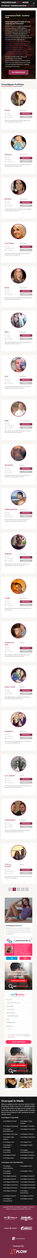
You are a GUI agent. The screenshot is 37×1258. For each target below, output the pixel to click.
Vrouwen (30, 1207)
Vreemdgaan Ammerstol (10, 1185)
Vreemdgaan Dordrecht (27, 1176)
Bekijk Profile (26, 113)
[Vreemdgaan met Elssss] (18, 276)
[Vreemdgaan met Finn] (18, 364)
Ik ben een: (9, 999)
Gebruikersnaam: (11, 1012)
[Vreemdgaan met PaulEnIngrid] (18, 808)
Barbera (8, 199)
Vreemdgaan (17, 1207)
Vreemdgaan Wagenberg (18, 43)
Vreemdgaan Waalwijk (9, 1176)
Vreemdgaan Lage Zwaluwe (19, 53)
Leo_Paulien (10, 776)
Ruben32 (8, 554)
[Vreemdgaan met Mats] (18, 409)
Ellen (7, 332)
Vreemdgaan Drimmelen (23, 49)
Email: (7, 1019)
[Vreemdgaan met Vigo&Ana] (18, 719)
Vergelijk (24, 1207)
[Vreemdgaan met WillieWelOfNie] (18, 497)
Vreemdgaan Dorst (25, 1142)
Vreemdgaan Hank (26, 55)
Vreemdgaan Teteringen (12, 51)
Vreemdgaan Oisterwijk (10, 1188)
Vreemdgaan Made (15, 2)
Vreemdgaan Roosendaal (27, 1188)
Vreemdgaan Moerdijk (26, 1158)
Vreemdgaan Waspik (26, 1145)
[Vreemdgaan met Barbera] (18, 187)
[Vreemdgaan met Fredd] (18, 586)
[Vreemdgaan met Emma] (18, 98)
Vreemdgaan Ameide (26, 1198)
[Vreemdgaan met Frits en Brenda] (18, 852)
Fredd (7, 598)
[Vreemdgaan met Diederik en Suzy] (18, 630)
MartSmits (9, 465)
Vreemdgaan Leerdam (26, 1196)
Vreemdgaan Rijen (8, 1158)
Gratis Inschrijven (18, 1042)
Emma (7, 110)
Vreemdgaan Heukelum (10, 1190)
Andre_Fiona (10, 687)
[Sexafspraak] (18, 976)
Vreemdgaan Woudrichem (10, 1182)
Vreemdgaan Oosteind (27, 1134)
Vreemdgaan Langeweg (27, 1155)
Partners (28, 1209)
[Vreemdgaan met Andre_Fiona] (18, 675)
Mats (7, 421)
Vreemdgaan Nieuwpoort (27, 1185)
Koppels (14, 1209)
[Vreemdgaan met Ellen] (18, 320)
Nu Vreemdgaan (18, 72)
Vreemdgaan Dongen (9, 1155)
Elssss (7, 288)
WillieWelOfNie (11, 509)
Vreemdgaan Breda (26, 1166)
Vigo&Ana (9, 731)
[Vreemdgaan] (10, 889)
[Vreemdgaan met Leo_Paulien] (18, 764)
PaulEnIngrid (10, 820)
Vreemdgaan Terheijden (12, 45)
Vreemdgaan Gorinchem (27, 1179)
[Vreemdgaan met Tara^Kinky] (18, 231)
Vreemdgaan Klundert (9, 1179)
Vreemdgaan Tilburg (26, 1171)
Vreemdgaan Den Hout (12, 41)
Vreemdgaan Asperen (9, 1196)
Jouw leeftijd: (10, 1006)
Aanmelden (26, 116)
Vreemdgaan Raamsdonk (12, 55)
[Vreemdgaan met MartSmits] (18, 453)
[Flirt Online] (18, 949)
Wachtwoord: (9, 1026)
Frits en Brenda (8, 865)
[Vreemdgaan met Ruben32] (18, 542)
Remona (8, 154)
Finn (6, 376)
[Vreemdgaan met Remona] (18, 142)
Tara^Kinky (9, 243)
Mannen (8, 1209)
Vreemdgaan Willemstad (27, 1182)
